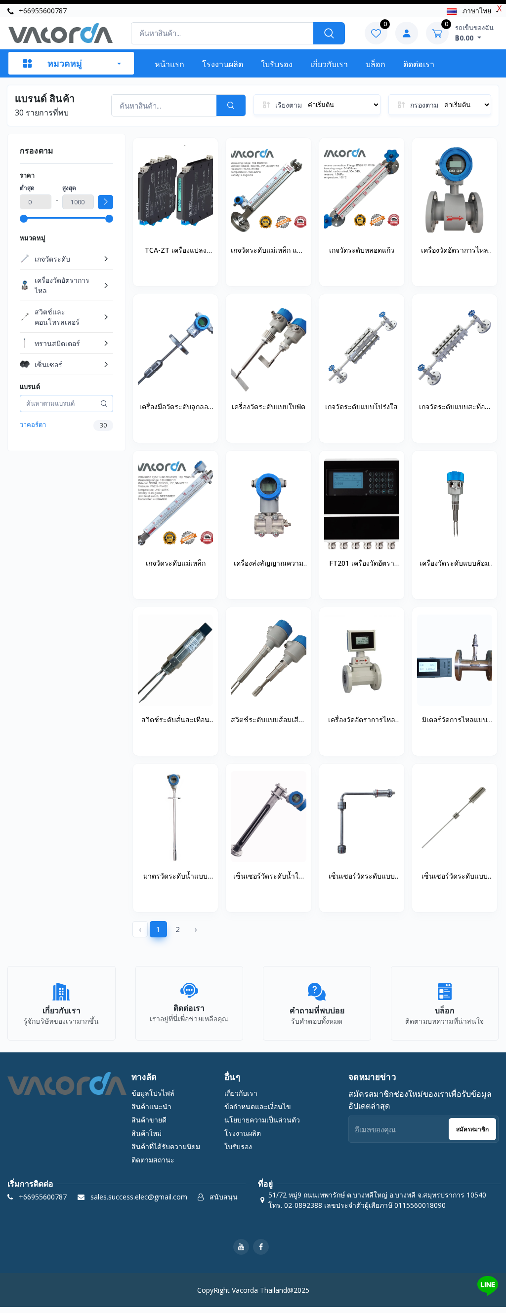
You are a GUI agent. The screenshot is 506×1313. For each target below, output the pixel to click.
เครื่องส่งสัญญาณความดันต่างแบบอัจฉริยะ (268, 563)
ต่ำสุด (27, 188)
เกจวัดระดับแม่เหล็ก (176, 563)
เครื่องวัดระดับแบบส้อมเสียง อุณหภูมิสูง (454, 563)
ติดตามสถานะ (152, 1159)
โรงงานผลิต (222, 64)
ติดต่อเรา (418, 64)
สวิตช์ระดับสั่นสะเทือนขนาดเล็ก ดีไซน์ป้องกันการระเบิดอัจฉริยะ (176, 720)
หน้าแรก (169, 64)
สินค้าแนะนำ (151, 1106)
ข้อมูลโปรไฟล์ (152, 1093)
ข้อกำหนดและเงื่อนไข (257, 1106)
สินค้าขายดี (149, 1119)
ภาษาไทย (477, 10)
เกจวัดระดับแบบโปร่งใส (361, 406)
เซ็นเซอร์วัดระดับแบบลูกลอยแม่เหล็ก (362, 876)
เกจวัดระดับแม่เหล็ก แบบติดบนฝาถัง (268, 250)
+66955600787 (42, 10)
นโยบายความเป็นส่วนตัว (262, 1119)
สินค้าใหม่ (146, 1133)
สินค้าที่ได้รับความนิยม (165, 1146)
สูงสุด (69, 188)
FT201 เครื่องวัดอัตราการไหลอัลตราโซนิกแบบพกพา (361, 563)
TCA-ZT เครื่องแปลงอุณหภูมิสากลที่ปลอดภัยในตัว (175, 250)
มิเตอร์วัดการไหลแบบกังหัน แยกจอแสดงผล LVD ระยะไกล (454, 720)
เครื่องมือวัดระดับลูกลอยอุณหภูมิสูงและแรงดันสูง (175, 407)
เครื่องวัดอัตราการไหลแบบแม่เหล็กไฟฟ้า (454, 250)
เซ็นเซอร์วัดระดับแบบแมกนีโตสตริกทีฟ (455, 876)
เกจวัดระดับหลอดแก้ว (361, 250)
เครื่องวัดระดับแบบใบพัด (268, 406)
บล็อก (375, 64)
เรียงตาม (288, 105)
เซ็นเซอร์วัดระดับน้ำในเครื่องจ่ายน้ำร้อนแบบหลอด (268, 876)
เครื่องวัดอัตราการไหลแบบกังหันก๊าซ (361, 720)
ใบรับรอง (277, 64)
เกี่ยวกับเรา (329, 64)
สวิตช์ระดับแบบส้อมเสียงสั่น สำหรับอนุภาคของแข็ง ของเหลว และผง (268, 720)
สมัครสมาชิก (472, 1129)
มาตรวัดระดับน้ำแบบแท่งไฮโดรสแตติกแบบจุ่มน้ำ (176, 876)
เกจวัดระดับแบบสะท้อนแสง (454, 407)
